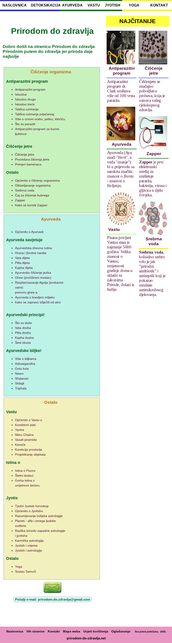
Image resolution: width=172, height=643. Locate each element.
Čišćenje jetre (24, 154)
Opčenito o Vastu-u (28, 420)
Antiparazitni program (30, 89)
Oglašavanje (120, 631)
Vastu (114, 229)
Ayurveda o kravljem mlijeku (35, 297)
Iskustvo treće (25, 104)
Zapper (20, 200)
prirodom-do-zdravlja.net (86, 638)
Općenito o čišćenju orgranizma (37, 180)
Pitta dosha (23, 333)
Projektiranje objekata (30, 454)
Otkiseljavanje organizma (33, 185)
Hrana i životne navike (30, 253)
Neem (19, 373)
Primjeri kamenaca (28, 164)
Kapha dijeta (24, 267)
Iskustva (21, 94)
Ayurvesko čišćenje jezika (33, 272)
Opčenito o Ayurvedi (29, 232)
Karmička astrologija (29, 540)
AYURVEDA (72, 5)
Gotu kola (22, 368)
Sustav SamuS (25, 571)
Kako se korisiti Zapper (31, 205)
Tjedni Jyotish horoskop (32, 506)
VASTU (94, 5)
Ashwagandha (25, 363)
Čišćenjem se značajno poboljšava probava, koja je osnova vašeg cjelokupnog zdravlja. (152, 95)
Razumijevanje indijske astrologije (39, 516)
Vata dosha (23, 328)
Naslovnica (14, 631)
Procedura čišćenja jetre (32, 159)
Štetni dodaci (24, 475)
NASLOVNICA (14, 5)
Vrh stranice (35, 631)
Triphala (20, 388)
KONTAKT (159, 5)
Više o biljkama (25, 359)
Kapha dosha (24, 337)
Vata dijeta (22, 258)
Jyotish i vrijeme (26, 545)
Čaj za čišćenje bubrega (32, 195)
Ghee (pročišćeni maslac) (33, 277)
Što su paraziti (25, 124)
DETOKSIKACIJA (44, 5)
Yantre (19, 430)
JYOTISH (112, 5)
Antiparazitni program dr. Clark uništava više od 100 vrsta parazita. (121, 91)
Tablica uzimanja (27, 109)
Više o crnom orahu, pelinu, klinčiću (40, 119)
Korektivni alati (25, 425)
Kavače (20, 444)
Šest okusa (23, 342)
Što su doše (23, 323)
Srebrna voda (24, 190)
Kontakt (54, 631)
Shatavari (21, 378)
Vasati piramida (26, 439)
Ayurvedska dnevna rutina (33, 248)
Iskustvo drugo (25, 99)
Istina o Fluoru (25, 470)
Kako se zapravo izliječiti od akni (38, 302)
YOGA (134, 5)
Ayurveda (121, 144)
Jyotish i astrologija (28, 550)
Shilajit (19, 383)
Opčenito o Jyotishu (29, 511)
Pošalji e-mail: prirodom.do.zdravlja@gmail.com (52, 599)
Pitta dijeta (22, 263)
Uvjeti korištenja (95, 631)
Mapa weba (71, 631)
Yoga (18, 566)
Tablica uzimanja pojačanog (34, 114)
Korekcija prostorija (28, 449)
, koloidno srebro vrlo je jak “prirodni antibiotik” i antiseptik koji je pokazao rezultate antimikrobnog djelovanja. (152, 273)
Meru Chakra (24, 435)
